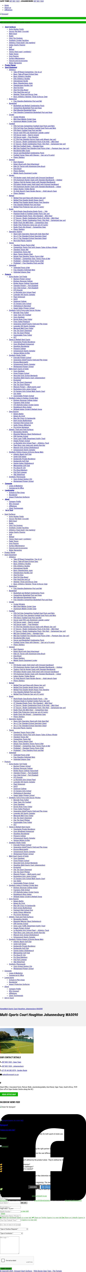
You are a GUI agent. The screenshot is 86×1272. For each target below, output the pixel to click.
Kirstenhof (17, 380)
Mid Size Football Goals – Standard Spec (28, 146)
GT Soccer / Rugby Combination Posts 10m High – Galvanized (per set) (39, 144)
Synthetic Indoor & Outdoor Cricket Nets (23, 398)
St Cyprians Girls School (22, 303)
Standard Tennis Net (20, 249)
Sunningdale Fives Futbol (22, 335)
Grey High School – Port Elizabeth (25, 288)
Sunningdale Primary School (23, 396)
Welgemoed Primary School (23, 366)
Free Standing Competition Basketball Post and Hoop (32, 112)
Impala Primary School (21, 441)
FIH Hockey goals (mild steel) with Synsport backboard (33, 177)
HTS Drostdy (18, 290)
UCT (14, 337)
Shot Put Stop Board (20, 90)
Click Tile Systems (16, 38)
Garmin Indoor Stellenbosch (23, 463)
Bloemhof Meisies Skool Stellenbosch (27, 434)
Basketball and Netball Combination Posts (28, 105)
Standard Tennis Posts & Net (24, 245)
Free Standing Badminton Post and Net (27, 101)
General (12, 159)
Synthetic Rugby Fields (17, 355)
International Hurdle (20, 81)
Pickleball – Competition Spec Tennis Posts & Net (31, 258)
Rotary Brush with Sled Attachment (26, 164)
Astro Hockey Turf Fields (18, 276)
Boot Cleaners (18, 162)
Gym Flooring (14, 56)
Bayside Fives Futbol (21, 312)
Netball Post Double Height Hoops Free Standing (31, 202)
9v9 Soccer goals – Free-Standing (25, 137)
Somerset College (19, 301)
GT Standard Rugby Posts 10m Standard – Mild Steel (32, 216)
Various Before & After (21, 353)
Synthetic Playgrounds (17, 477)
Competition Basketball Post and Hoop (27, 108)
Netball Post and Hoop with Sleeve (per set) (29, 198)
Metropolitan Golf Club (21, 465)
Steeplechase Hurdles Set (23, 85)
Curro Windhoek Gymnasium (23, 344)
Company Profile (15, 501)
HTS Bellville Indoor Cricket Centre (26, 405)
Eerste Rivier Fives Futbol (22, 319)
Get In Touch (9, 510)
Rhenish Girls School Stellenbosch (26, 447)
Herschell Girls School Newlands (25, 375)
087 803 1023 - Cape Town (11, 1062)
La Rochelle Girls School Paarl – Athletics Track (31, 443)
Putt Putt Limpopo (20, 472)
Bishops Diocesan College (23, 281)
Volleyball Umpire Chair (21, 272)
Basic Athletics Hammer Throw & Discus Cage (30, 96)
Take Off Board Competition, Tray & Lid (27, 72)
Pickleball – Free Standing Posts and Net (28, 263)
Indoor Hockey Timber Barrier (24, 189)
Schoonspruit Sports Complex (24, 351)
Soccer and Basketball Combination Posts (28, 153)
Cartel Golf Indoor (19, 456)
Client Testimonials (16, 508)
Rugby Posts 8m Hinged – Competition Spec (29, 227)
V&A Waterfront (19, 474)
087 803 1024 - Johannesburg (13, 1066)
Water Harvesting (15, 63)
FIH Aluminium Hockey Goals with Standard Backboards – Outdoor (37, 180)
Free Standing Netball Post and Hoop (27, 204)
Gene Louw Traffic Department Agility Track (29, 438)
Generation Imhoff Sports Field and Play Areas (30, 324)
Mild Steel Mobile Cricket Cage (24, 119)
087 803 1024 (39, 1)
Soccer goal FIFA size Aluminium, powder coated (31, 132)
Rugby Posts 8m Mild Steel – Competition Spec (30, 222)
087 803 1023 (14, 1)
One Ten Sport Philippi (21, 333)
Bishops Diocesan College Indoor (25, 400)
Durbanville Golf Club (21, 461)
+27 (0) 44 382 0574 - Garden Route (14, 1070)
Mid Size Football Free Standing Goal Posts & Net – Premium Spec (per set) (41, 148)
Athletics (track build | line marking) (22, 43)
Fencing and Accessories (18, 60)
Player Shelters (19, 157)
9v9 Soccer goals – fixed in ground (26, 135)
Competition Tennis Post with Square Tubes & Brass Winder (35, 247)
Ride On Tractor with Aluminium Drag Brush (29, 166)
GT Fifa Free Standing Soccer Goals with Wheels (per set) (34, 139)
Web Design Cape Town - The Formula (48, 1271)
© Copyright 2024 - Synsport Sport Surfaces (16, 1271)
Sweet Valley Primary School (23, 308)
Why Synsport (14, 504)
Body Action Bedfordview (22, 420)
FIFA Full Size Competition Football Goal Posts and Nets (34, 126)
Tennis (11, 243)
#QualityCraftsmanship (73, 1200)
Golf (10, 47)
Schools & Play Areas (17, 492)
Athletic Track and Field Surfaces (21, 429)
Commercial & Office (16, 488)
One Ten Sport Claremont (22, 330)
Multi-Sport (13, 34)
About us (7, 7)
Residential (13, 495)
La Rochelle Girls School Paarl (24, 292)
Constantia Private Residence (24, 342)
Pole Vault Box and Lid (21, 92)
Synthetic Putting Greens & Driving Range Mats (26, 452)
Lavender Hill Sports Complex (24, 294)
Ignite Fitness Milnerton (22, 425)
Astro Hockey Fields (16, 29)
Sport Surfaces (10, 27)
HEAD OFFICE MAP (9, 1094)
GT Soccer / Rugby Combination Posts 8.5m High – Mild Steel (36, 141)
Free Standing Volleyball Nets (24, 270)
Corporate (8, 483)
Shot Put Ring (18, 87)
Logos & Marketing (16, 486)
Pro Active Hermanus (21, 427)
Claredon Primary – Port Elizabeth (25, 285)
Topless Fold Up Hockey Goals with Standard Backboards (34, 182)
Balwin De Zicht (19, 416)
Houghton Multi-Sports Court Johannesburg (29, 378)
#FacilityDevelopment (42, 1200)
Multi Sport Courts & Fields (19, 369)
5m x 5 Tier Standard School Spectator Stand (29, 236)
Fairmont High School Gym (23, 423)
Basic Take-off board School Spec (25, 74)
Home (6, 5)
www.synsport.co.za (39, 1196)
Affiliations (8, 10)
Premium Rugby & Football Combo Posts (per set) (31, 213)
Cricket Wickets (19, 117)
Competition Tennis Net (22, 252)
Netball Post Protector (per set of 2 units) (28, 207)
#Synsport (4, 1200)
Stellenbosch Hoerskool (22, 306)
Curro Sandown (19, 317)
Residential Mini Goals (21, 150)
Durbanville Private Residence (24, 459)
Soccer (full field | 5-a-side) (19, 31)
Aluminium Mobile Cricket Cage (24, 121)
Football (12, 123)
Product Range (10, 65)
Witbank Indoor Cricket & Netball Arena (27, 409)
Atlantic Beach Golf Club (22, 454)
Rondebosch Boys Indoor (22, 407)
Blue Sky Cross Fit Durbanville (24, 418)
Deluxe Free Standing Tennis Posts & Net (28, 256)
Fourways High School (21, 402)
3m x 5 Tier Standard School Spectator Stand (29, 238)
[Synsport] (4, 14)
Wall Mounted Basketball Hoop (24, 110)
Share (3, 1213)
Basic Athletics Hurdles (22, 76)
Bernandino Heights (20, 432)
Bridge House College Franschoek (25, 283)
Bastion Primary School (22, 279)
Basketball (13, 103)
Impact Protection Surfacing (19, 497)
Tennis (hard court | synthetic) (20, 51)
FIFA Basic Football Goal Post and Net (27, 130)
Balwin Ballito (18, 414)
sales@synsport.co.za (10, 1074)
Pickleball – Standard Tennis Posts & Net (28, 261)
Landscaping (9, 490)
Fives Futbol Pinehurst (21, 321)
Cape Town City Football (22, 315)
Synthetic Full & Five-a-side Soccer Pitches (25, 310)
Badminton (13, 99)
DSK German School (20, 436)
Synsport (3, 1138)
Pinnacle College (19, 348)
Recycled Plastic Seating (22, 240)
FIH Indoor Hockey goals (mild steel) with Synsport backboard (36, 184)
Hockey (11, 175)
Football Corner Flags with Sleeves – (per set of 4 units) (34, 155)
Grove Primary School (21, 373)
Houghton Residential (21, 346)
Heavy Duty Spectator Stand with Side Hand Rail (31, 234)
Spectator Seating (15, 231)
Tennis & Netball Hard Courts (19, 339)
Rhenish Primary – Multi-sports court (27, 387)
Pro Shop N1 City (19, 468)
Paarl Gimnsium (19, 297)
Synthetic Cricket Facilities (19, 40)
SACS (15, 299)
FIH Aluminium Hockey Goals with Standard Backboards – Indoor (37, 186)
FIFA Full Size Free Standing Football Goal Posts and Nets (34, 128)
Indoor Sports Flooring (17, 45)
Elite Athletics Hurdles (21, 78)
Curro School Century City (22, 479)
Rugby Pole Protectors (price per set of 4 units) (30, 225)
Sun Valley (17, 393)
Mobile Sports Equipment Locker (25, 173)
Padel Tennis (13, 54)
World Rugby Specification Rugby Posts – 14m (30, 211)
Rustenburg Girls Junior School (24, 389)
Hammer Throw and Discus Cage (25, 94)
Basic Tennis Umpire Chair (23, 254)
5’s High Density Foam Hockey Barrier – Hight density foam (35, 191)
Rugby (11, 36)
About (7, 499)
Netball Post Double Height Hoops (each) (28, 200)
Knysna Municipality (20, 362)
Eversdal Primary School (22, 357)
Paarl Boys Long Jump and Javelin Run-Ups (29, 445)
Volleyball (12, 265)
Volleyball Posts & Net (21, 267)
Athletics (12, 69)
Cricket (11, 114)
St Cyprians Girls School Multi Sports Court (29, 391)
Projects (8, 274)
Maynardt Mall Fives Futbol (23, 328)
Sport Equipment (11, 67)
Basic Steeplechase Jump (23, 83)
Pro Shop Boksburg (20, 470)
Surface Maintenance (17, 58)
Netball (11, 49)
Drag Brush (17, 168)
